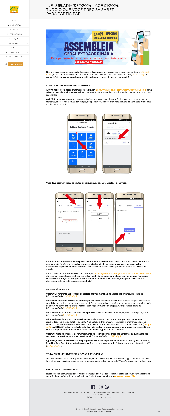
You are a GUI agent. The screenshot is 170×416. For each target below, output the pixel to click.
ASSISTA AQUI (139, 74)
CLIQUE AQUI (70, 296)
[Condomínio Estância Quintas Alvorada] (14, 9)
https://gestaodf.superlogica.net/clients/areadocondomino (123, 273)
